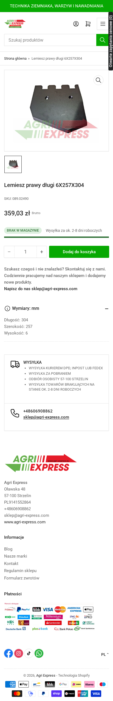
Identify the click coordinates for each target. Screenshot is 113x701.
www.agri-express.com (25, 522)
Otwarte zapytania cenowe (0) (110, 41)
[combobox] (56, 40)
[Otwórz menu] (103, 24)
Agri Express (45, 675)
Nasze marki (15, 556)
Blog (8, 549)
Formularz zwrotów (21, 578)
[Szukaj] (103, 40)
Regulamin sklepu (20, 570)
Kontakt (11, 563)
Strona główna (15, 58)
